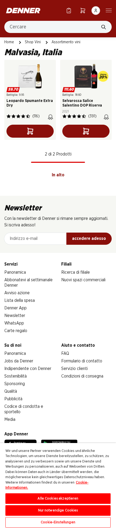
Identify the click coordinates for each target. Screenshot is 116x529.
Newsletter (14, 315)
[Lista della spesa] (68, 10)
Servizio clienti (74, 368)
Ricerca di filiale (75, 272)
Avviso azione (17, 293)
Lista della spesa (19, 300)
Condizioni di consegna (82, 376)
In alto (58, 175)
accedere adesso (89, 238)
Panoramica (15, 272)
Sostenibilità (15, 376)
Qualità (10, 391)
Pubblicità (13, 399)
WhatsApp (14, 323)
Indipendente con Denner (27, 368)
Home (9, 42)
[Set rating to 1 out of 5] (8, 116)
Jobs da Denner (18, 361)
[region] (58, 486)
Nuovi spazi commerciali (83, 280)
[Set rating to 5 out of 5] (28, 116)
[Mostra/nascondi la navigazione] (108, 10)
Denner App (15, 308)
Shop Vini (33, 42)
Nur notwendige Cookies (58, 510)
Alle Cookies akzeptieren (57, 498)
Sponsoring (14, 384)
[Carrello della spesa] (82, 10)
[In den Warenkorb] (30, 131)
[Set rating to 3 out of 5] (18, 116)
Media (9, 419)
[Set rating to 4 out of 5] (23, 116)
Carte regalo (15, 331)
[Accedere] (95, 10)
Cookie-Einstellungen (58, 522)
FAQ (65, 353)
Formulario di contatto (81, 361)
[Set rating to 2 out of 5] (13, 116)
